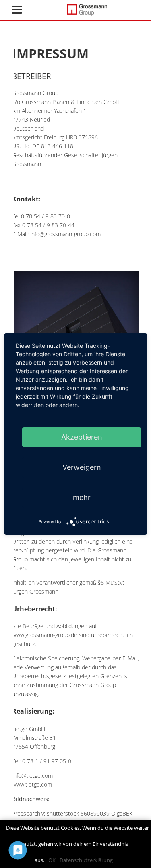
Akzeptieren (81, 437)
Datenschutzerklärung (86, 860)
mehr (82, 497)
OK (52, 860)
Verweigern (81, 467)
